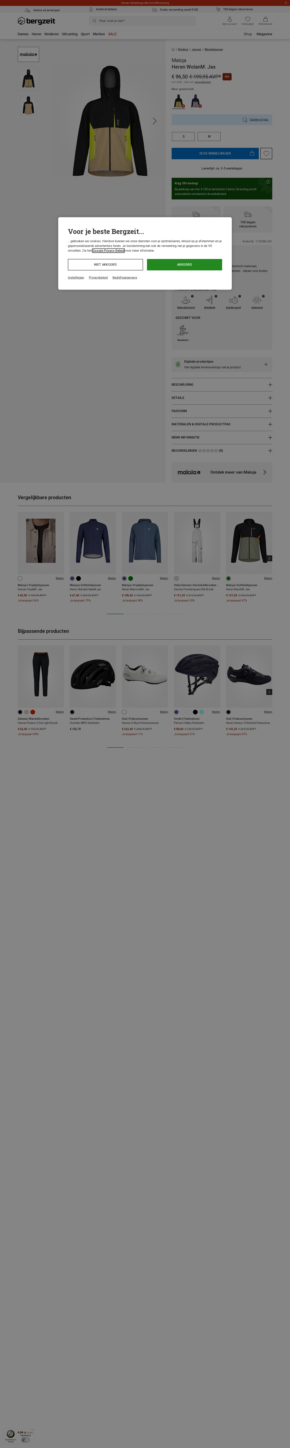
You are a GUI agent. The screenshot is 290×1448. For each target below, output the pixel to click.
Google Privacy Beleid (108, 250)
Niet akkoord (105, 264)
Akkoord (184, 264)
